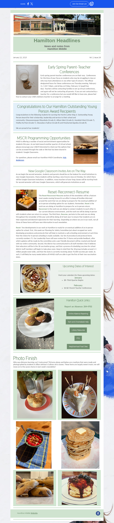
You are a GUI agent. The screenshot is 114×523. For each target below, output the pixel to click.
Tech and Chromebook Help (78, 322)
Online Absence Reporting (78, 313)
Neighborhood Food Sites (78, 346)
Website (34, 513)
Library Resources (78, 330)
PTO (78, 338)
